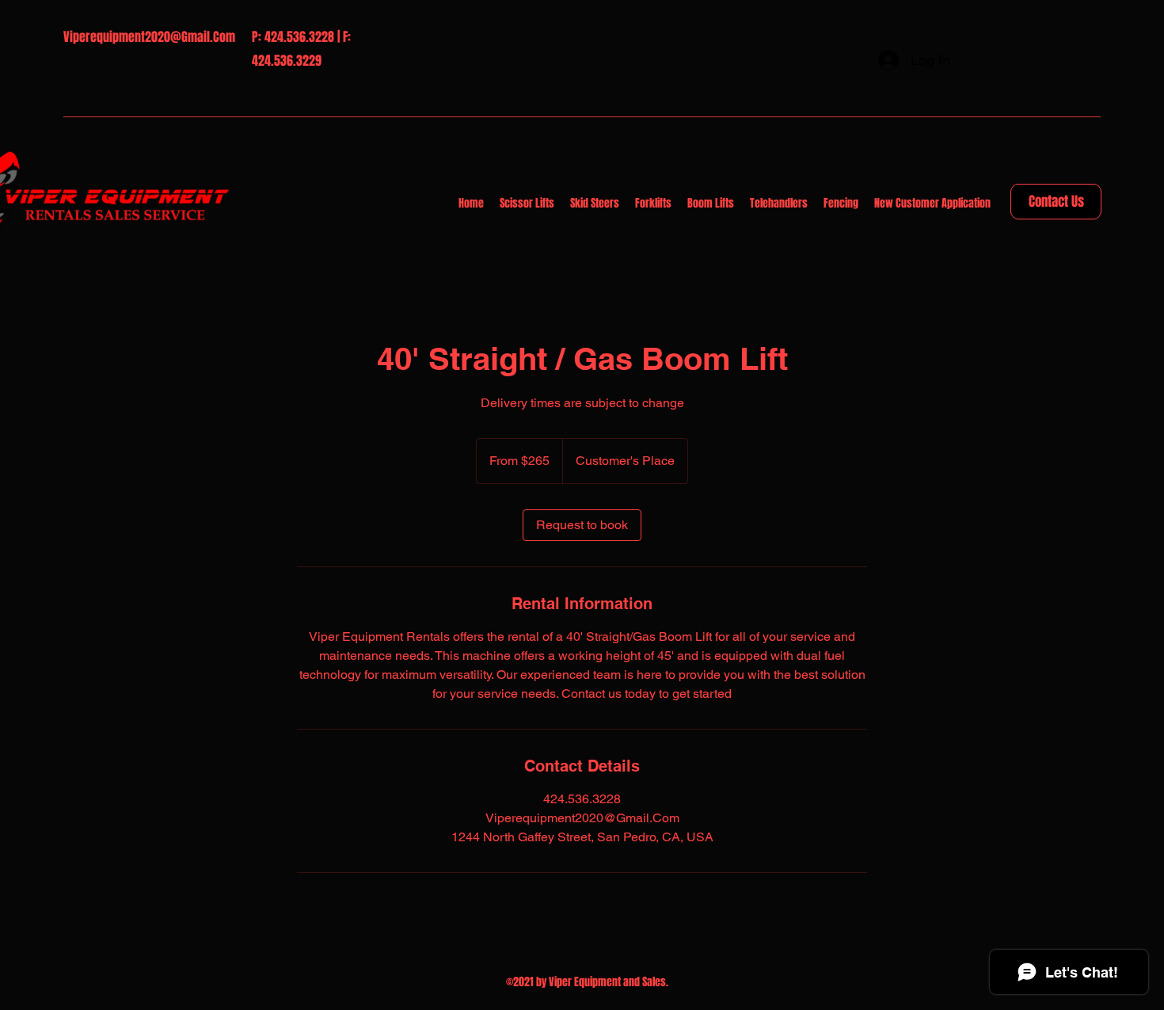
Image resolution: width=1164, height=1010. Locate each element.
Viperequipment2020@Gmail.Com (149, 37)
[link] (582, 525)
